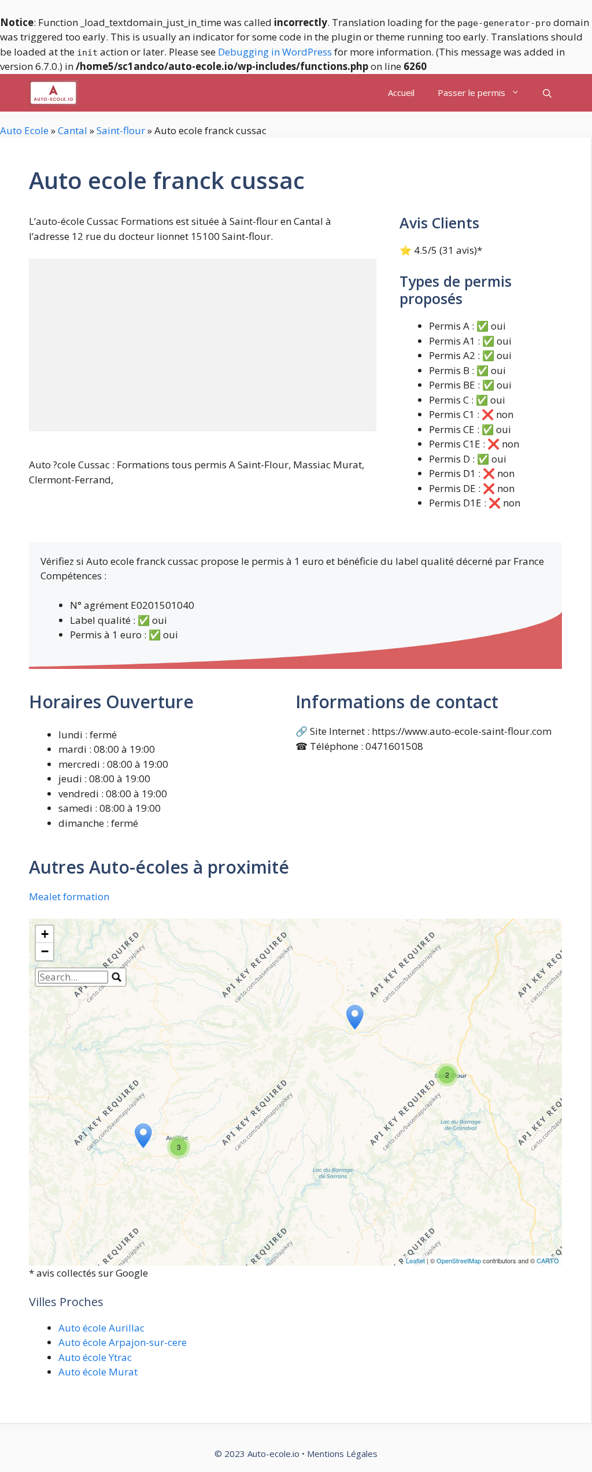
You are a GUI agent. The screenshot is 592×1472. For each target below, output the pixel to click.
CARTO (547, 1260)
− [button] (45, 951)
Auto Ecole (24, 130)
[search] (73, 977)
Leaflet (415, 1260)
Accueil (401, 92)
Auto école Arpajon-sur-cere (122, 1342)
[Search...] (116, 977)
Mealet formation (69, 896)
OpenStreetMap (458, 1260)
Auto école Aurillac (101, 1327)
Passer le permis (471, 92)
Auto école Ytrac (95, 1357)
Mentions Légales (342, 1453)
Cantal (72, 130)
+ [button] (45, 934)
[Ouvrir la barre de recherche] (547, 92)
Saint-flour (121, 130)
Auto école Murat (98, 1371)
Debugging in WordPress (275, 51)
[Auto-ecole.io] (53, 93)
